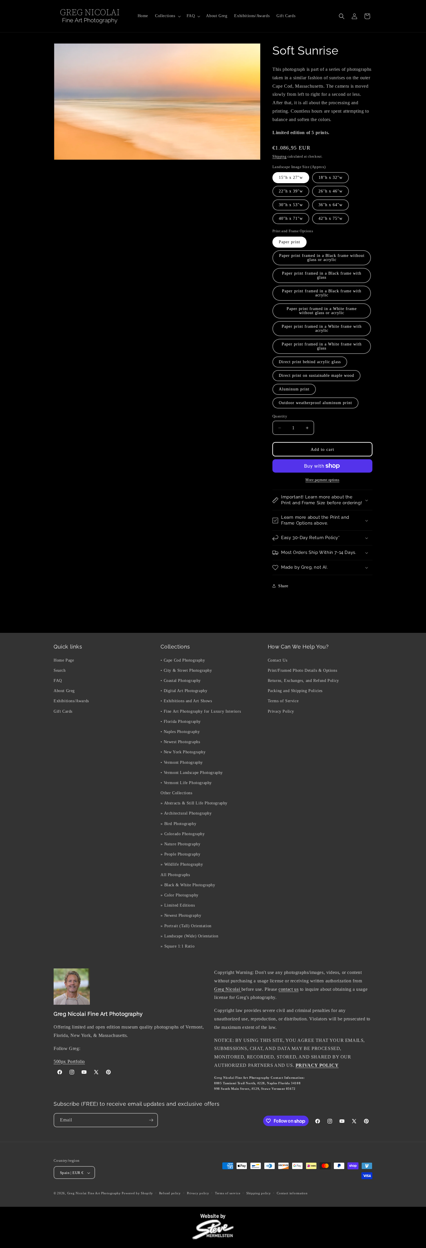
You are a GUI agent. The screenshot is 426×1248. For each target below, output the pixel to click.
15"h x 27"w (291, 177)
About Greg (64, 691)
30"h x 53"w (291, 205)
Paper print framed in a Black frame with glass (321, 275)
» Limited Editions (178, 905)
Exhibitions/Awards (71, 701)
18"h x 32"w (330, 177)
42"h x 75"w (330, 218)
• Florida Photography (181, 721)
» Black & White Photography (188, 885)
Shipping (279, 156)
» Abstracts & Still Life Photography (194, 803)
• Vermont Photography (182, 762)
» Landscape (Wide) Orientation (189, 936)
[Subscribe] (151, 1120)
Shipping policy (258, 1193)
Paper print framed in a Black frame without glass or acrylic (322, 257)
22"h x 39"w (291, 191)
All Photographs (175, 874)
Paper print (289, 242)
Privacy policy (198, 1193)
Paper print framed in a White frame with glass (322, 346)
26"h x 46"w (330, 191)
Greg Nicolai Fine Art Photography (94, 1193)
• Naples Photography (180, 731)
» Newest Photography (181, 915)
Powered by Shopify (137, 1193)
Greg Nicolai (227, 989)
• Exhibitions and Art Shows (186, 701)
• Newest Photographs (180, 741)
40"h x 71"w (291, 218)
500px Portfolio (69, 1061)
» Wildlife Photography (182, 864)
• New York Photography (183, 752)
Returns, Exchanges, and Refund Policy (303, 680)
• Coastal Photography (181, 680)
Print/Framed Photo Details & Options (302, 670)
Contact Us (277, 660)
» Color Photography (179, 895)
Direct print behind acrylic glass (310, 362)
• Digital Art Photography (184, 691)
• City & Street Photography (186, 670)
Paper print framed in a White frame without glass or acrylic (322, 311)
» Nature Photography (180, 844)
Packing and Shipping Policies (295, 691)
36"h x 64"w (330, 205)
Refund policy (170, 1193)
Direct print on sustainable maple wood (316, 375)
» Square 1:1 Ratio (177, 946)
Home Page (64, 660)
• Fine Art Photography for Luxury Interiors (201, 711)
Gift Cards (63, 711)
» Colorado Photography (183, 833)
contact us (288, 989)
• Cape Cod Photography (183, 660)
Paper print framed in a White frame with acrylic (322, 328)
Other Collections (176, 792)
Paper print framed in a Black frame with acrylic (321, 293)
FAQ (58, 680)
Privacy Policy (281, 711)
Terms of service (227, 1193)
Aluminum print (294, 389)
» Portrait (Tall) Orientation (186, 925)
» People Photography (180, 854)
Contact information (292, 1193)
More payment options (322, 480)
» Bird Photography (178, 823)
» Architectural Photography (186, 813)
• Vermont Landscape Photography (192, 772)
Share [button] (283, 586)
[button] (167, 16)
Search (60, 670)
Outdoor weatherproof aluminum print (315, 403)
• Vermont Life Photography (186, 782)
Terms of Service (283, 701)
